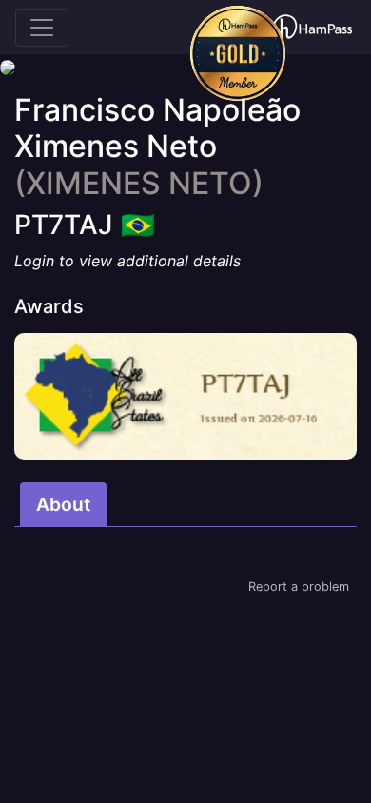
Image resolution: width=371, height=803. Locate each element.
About (63, 504)
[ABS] (185, 396)
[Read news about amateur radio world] (312, 27)
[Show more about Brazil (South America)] (138, 218)
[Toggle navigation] (41, 28)
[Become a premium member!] (237, 53)
